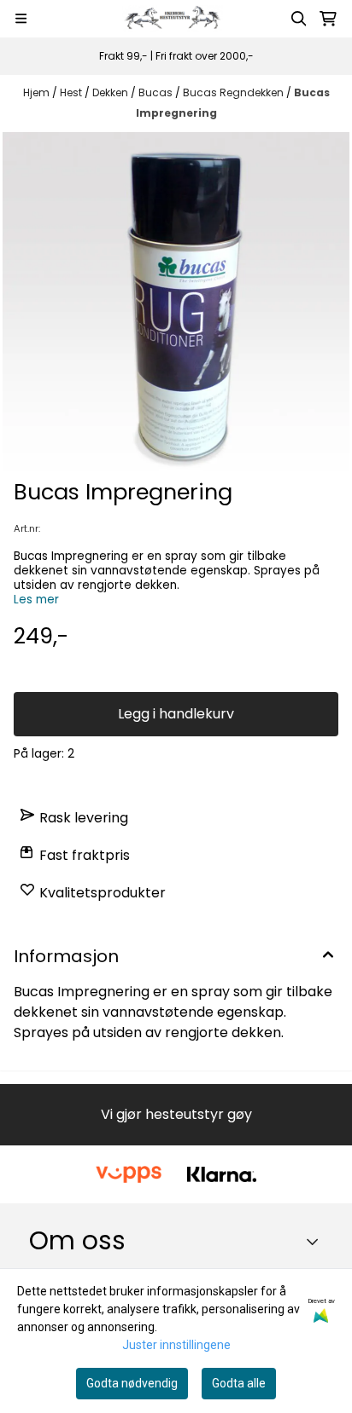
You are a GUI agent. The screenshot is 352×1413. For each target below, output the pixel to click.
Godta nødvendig (132, 1383)
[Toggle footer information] (316, 1242)
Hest (72, 92)
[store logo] (175, 18)
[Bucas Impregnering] (176, 302)
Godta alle (239, 1383)
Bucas (156, 92)
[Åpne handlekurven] (328, 18)
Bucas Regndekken (234, 92)
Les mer (36, 599)
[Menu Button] (21, 18)
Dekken (111, 92)
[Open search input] (299, 18)
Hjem (37, 92)
